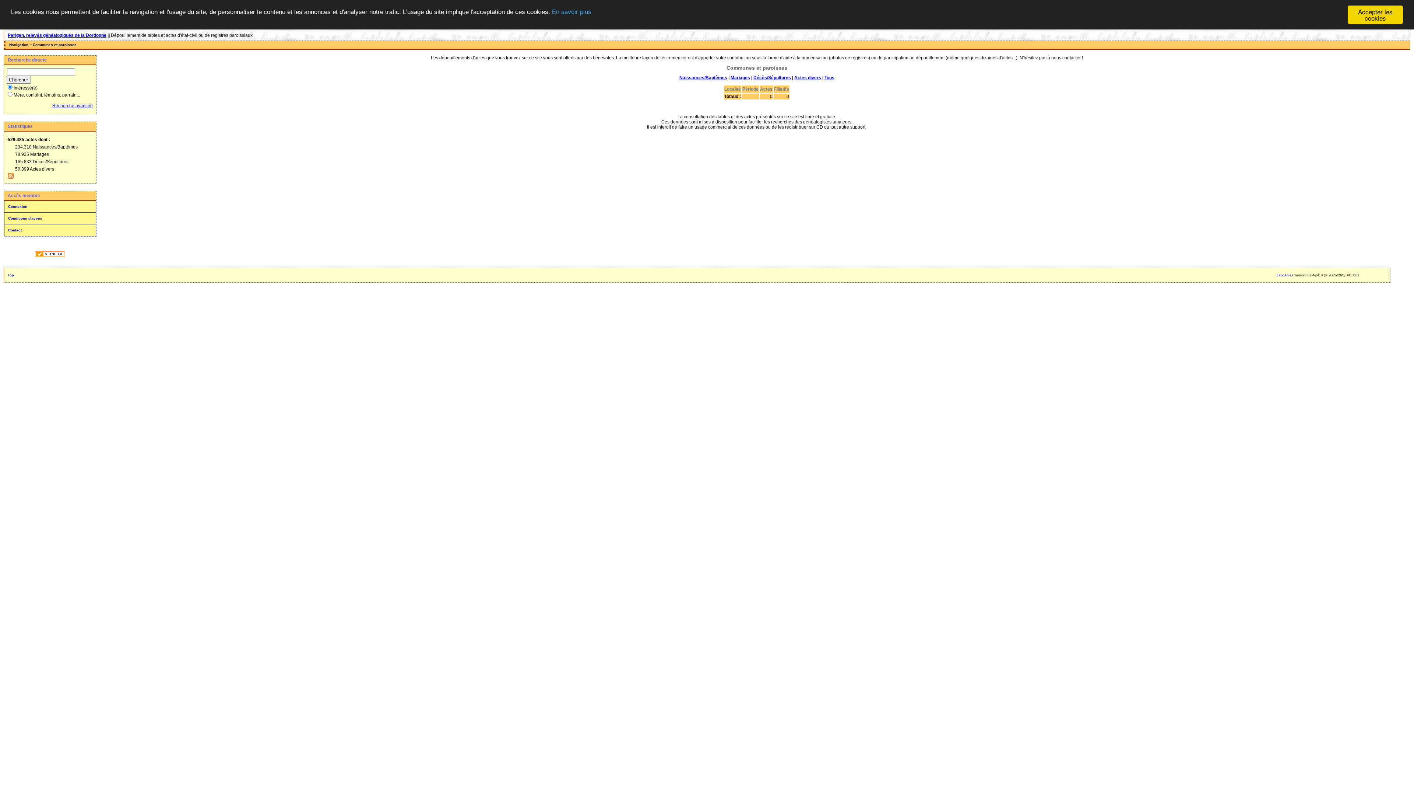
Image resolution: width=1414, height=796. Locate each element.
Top (11, 275)
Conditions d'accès (25, 218)
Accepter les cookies (1375, 14)
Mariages (740, 77)
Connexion (17, 207)
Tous (829, 77)
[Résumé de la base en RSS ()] (11, 177)
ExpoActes (1285, 275)
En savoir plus (571, 11)
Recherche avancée (72, 105)
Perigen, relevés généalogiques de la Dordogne (57, 35)
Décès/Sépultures (772, 77)
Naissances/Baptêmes (703, 77)
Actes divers (807, 77)
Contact (15, 230)
